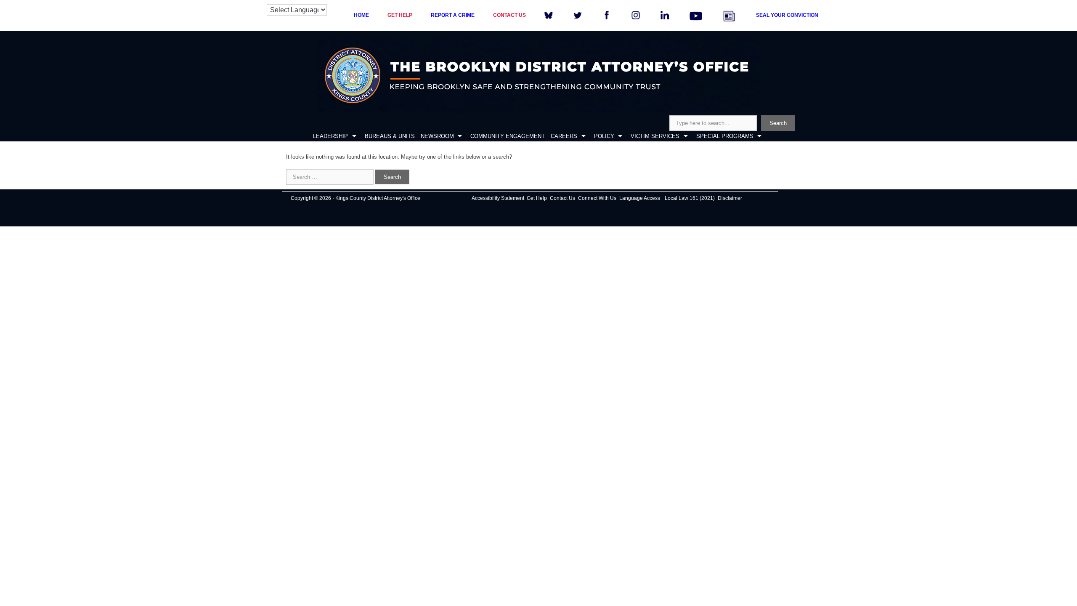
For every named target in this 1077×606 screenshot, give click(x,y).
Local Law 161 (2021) (690, 198)
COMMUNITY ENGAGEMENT (507, 136)
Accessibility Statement (498, 198)
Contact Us (562, 198)
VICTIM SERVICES (655, 136)
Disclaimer (730, 198)
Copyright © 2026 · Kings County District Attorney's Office (355, 198)
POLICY (604, 136)
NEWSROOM (437, 136)
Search (778, 123)
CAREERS (564, 136)
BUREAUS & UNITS (390, 136)
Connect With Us (597, 198)
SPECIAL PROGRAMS (724, 136)
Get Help (537, 198)
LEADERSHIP (330, 136)
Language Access (639, 198)
